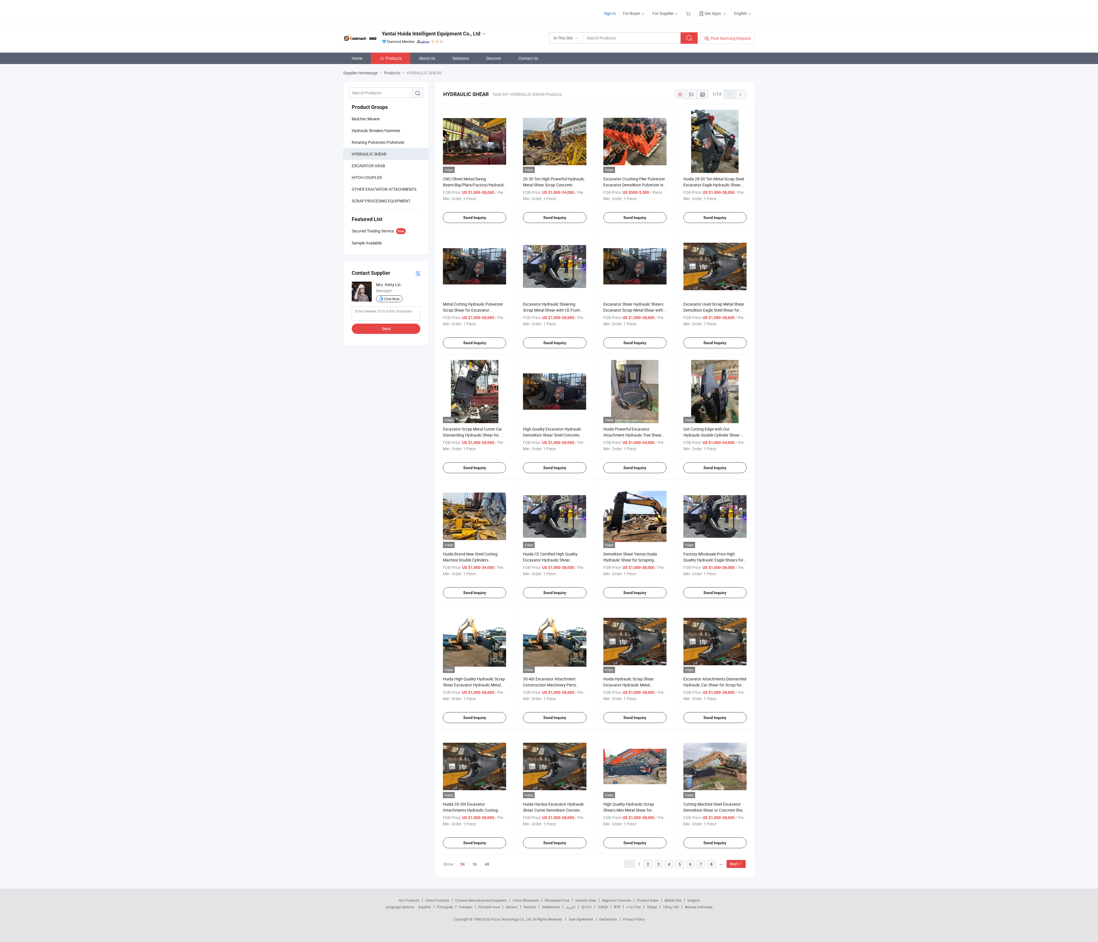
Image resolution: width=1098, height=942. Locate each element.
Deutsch (530, 907)
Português (445, 907)
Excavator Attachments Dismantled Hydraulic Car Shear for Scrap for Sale (714, 685)
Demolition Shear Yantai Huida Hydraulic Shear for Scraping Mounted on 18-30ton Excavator (632, 560)
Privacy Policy (634, 919)
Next (734, 864)
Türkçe (652, 907)
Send (386, 328)
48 (487, 864)
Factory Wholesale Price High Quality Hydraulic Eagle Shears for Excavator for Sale (713, 560)
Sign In (610, 13)
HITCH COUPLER (367, 177)
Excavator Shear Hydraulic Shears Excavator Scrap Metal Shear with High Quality (633, 310)
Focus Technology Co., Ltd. (512, 919)
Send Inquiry (474, 217)
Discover (493, 58)
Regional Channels (616, 900)
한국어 (586, 907)
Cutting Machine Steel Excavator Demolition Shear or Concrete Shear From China (714, 810)
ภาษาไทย (633, 907)
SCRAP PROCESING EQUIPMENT (381, 201)
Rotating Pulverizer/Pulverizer (378, 142)
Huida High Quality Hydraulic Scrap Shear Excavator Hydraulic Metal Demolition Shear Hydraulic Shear (474, 685)
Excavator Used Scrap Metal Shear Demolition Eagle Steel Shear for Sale (713, 310)
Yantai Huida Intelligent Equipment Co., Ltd (431, 34)
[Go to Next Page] (740, 94)
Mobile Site (673, 900)
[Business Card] (418, 273)
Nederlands (551, 907)
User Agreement (581, 919)
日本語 (603, 907)
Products (393, 58)
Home (357, 58)
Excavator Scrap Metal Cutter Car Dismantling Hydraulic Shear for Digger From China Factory (472, 435)
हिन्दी (617, 907)
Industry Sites (585, 900)
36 (474, 864)
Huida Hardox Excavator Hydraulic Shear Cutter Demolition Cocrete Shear (553, 810)
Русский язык (489, 907)
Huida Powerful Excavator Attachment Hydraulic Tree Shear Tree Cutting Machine (632, 435)
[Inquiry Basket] (689, 13)
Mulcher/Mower (366, 119)
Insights (693, 900)
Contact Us (528, 58)
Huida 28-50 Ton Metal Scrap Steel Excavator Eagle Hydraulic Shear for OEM (713, 185)
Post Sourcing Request (731, 38)
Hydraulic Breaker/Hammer (376, 130)
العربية (570, 907)
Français (465, 907)
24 (462, 864)
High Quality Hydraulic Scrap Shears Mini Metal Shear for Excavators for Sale (628, 810)
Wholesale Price (557, 900)
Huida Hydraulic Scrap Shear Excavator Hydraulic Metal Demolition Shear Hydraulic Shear (632, 685)
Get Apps (713, 13)
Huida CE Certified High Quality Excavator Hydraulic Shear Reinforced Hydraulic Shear (550, 560)
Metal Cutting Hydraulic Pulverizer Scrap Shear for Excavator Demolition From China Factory (473, 310)
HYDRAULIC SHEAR (369, 154)
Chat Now (391, 298)
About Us (427, 58)
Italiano (512, 907)
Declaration (608, 919)
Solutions (460, 58)
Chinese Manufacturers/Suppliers (481, 900)
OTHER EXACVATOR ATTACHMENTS (384, 189)
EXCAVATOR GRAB (368, 165)
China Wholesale (526, 900)
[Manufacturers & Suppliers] (380, 11)
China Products (437, 900)
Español (424, 907)
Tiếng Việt (671, 907)
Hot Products (409, 900)
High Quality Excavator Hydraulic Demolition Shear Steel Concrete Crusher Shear (552, 435)
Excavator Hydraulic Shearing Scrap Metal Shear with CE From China (551, 310)
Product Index (648, 900)
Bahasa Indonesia (699, 907)
